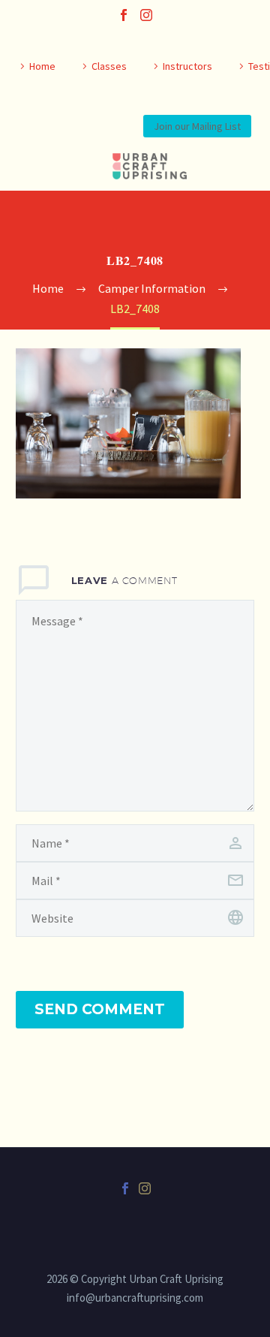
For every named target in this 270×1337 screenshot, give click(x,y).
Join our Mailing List (197, 126)
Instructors (187, 66)
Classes (109, 66)
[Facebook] (123, 15)
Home (42, 66)
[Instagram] (146, 15)
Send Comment (99, 1009)
